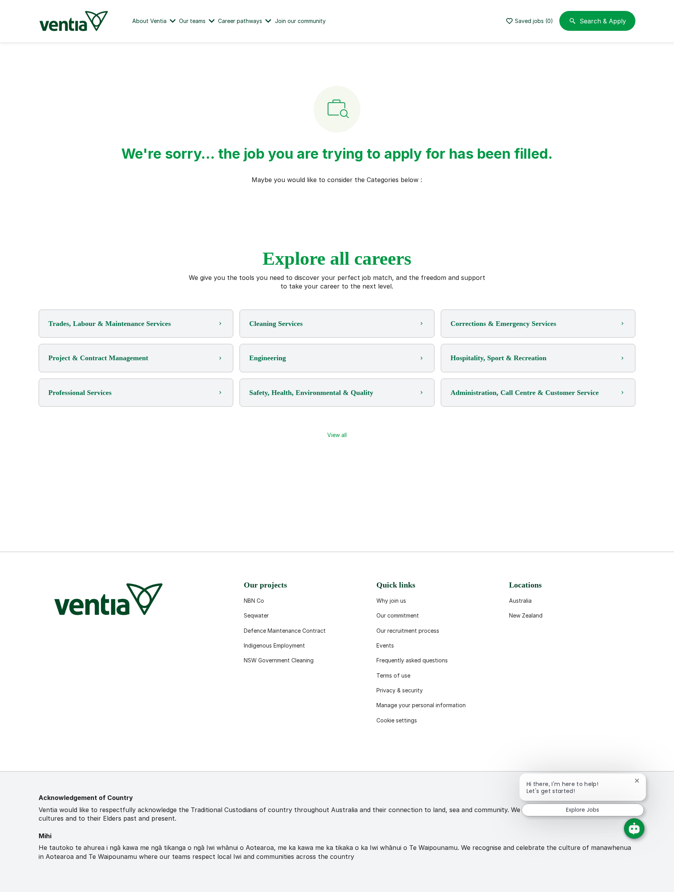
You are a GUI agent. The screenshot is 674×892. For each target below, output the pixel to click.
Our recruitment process (407, 630)
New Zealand (526, 615)
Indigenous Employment (274, 645)
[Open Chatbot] (634, 828)
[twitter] (98, 752)
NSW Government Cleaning (279, 660)
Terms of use (393, 675)
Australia (520, 600)
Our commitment (397, 615)
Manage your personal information (421, 705)
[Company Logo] (75, 21)
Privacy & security (399, 690)
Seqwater (256, 615)
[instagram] (123, 752)
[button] (337, 435)
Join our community (300, 21)
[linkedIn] (73, 752)
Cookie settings (396, 720)
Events (385, 645)
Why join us (391, 600)
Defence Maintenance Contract (285, 630)
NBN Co (254, 600)
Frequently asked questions (412, 660)
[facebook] (48, 752)
